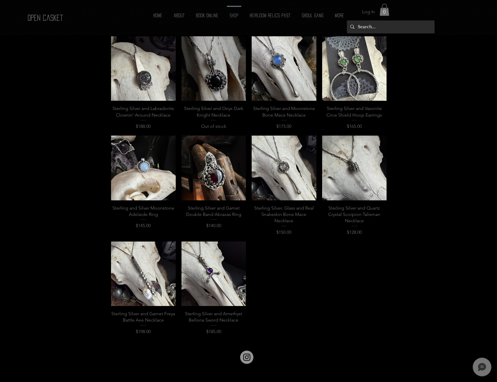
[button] (384, 10)
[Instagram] (246, 357)
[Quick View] (143, 68)
